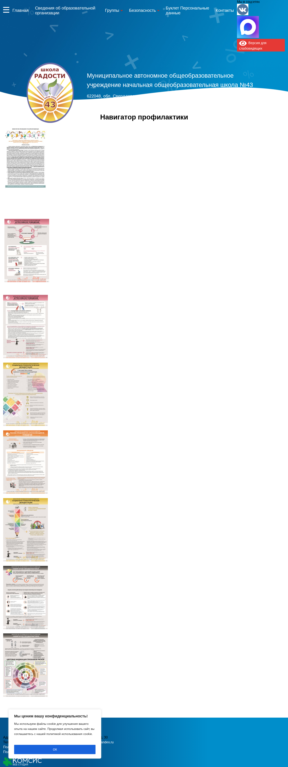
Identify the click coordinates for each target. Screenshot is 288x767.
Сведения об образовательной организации (65, 10)
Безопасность (142, 10)
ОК (55, 749)
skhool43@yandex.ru (206, 104)
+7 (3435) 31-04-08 (125, 104)
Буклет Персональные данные (187, 10)
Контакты (225, 10)
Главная (20, 10)
